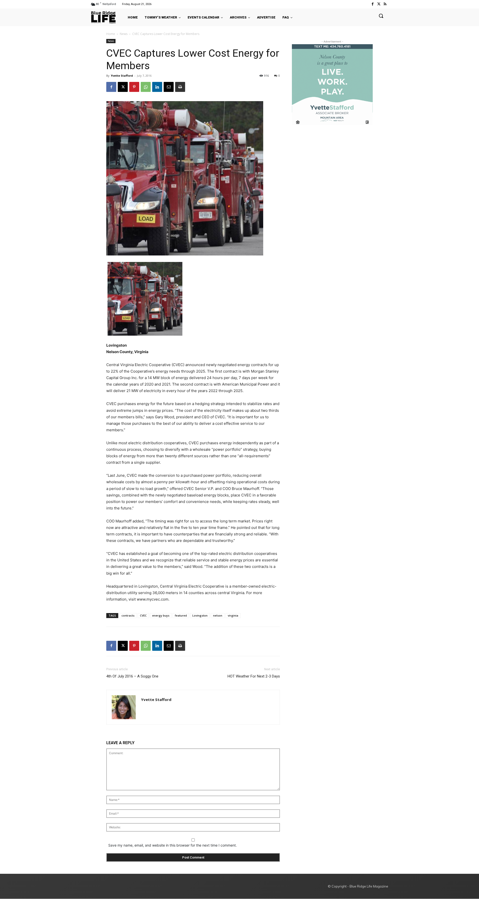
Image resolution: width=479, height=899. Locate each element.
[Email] (169, 87)
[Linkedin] (157, 87)
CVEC (143, 615)
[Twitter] (379, 4)
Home (110, 34)
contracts (127, 615)
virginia (233, 615)
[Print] (180, 87)
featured (181, 615)
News (123, 34)
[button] (381, 15)
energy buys (160, 615)
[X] (123, 87)
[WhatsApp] (146, 87)
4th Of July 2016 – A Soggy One (132, 676)
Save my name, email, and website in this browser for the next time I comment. (172, 845)
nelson (217, 615)
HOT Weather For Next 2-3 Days (254, 676)
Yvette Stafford (122, 75)
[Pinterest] (134, 87)
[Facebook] (372, 4)
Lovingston (200, 615)
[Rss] (385, 4)
